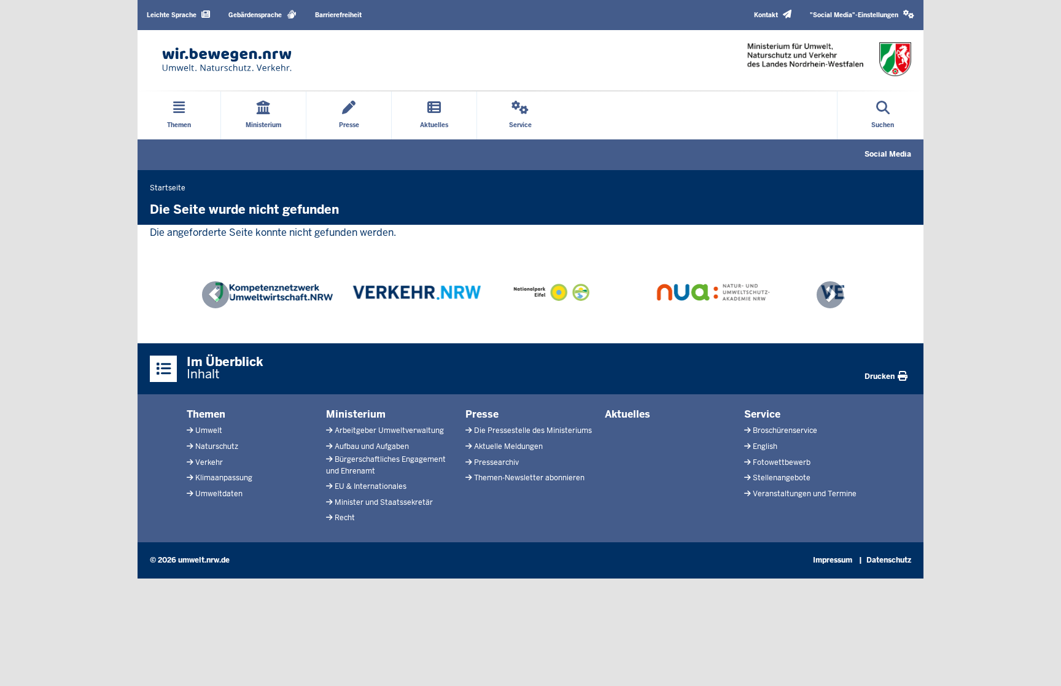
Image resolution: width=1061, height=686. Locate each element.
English (765, 446)
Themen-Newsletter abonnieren (529, 478)
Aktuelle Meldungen (508, 446)
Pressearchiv (496, 462)
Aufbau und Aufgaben (372, 446)
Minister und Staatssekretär (384, 502)
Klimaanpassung (223, 478)
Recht (345, 518)
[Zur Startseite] (227, 59)
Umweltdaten (219, 494)
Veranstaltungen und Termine (805, 494)
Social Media (888, 154)
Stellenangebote (781, 478)
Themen (206, 414)
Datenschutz (888, 560)
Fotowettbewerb (781, 462)
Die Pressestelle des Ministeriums (533, 430)
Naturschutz (216, 446)
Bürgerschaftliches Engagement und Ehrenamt (386, 465)
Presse (482, 414)
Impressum (832, 560)
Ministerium (356, 414)
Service (762, 414)
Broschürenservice (785, 430)
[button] (862, 15)
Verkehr (209, 462)
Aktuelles (627, 414)
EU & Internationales (370, 486)
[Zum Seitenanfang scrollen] (1036, 663)
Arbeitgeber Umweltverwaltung (389, 430)
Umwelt (208, 430)
